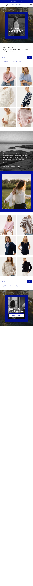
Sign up (29, 57)
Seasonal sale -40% (16, 1)
